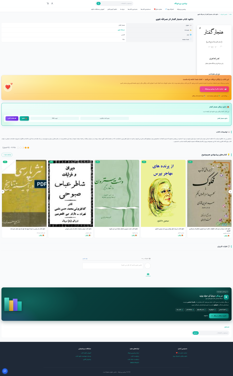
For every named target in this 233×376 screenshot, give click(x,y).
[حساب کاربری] (52, 3)
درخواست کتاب (135, 356)
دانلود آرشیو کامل (112, 9)
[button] (200, 28)
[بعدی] (3, 192)
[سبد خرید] (48, 3)
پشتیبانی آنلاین (87, 359)
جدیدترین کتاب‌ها (132, 9)
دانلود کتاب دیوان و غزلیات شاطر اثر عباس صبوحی (171, 229)
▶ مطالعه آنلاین (12, 118)
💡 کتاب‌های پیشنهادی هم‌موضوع (216, 154)
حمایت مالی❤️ (158, 9)
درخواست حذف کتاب (133, 359)
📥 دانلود (24, 118)
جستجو (195, 333)
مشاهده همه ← (7, 155)
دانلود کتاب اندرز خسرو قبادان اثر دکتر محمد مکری (78, 229)
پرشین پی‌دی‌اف (180, 3)
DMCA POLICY (134, 363)
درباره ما (122, 9)
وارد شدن (85, 259)
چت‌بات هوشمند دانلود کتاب (83, 356)
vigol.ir (206, 316)
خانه (230, 14)
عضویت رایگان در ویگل (220, 316)
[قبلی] (230, 192)
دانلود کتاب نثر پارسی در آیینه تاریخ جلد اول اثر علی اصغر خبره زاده (120, 229)
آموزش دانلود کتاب (86, 353)
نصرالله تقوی (121, 30)
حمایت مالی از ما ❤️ (181, 353)
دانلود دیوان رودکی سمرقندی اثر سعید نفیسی (33, 229)
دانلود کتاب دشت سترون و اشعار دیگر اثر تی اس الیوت (216, 229)
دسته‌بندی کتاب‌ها (146, 9)
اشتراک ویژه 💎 (169, 9)
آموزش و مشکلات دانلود (97, 9)
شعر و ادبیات (223, 14)
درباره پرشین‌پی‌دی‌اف (133, 353)
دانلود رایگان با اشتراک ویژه (180, 356)
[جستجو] (98, 3)
